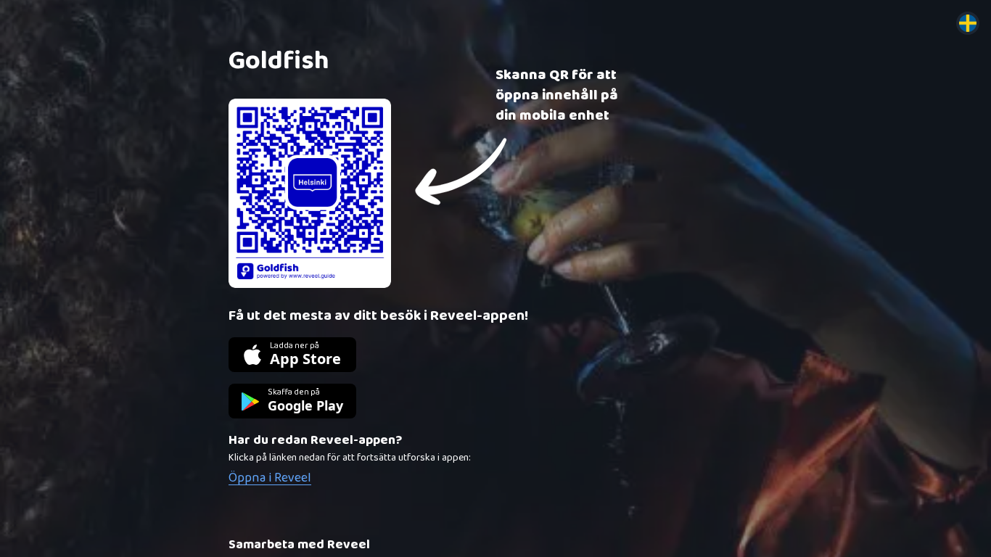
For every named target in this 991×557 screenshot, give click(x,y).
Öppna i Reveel (270, 478)
